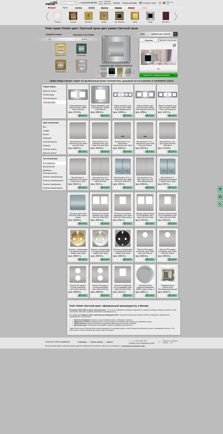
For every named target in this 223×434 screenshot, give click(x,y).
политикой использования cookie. (133, 346)
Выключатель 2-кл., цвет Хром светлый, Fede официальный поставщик (145, 180)
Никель (128, 75)
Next (175, 16)
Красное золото (60, 55)
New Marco (166, 22)
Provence (57, 22)
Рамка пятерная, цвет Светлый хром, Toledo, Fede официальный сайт (123, 108)
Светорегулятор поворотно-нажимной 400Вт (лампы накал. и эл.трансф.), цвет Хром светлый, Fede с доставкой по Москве (145, 290)
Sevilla (135, 22)
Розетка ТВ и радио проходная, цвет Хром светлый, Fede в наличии (167, 252)
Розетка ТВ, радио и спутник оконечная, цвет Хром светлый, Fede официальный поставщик (78, 289)
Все (44, 127)
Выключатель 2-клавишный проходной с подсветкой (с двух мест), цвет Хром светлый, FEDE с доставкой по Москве (168, 182)
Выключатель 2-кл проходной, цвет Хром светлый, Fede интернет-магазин (100, 180)
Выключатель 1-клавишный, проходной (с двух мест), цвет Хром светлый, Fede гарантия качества (78, 181)
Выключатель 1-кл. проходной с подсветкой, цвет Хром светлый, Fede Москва (122, 144)
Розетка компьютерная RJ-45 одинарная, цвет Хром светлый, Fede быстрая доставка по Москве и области (167, 217)
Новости (110, 342)
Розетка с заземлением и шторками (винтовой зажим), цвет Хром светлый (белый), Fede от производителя (100, 253)
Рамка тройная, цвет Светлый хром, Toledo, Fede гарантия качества (145, 107)
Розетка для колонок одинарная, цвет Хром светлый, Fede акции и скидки (123, 216)
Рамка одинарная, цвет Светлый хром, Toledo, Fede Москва (100, 107)
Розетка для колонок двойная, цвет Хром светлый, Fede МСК (100, 215)
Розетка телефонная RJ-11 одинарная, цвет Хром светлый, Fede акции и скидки (123, 288)
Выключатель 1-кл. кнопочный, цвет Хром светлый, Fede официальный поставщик (78, 145)
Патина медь (81, 55)
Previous (47, 16)
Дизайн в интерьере (168, 40)
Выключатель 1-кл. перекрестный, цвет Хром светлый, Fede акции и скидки (100, 144)
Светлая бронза (60, 72)
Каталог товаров (96, 342)
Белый (46, 134)
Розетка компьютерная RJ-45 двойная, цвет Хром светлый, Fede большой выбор (145, 216)
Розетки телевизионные (53, 181)
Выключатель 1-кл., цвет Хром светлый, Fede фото (167, 143)
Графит (46, 131)
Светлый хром (81, 72)
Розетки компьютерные (53, 188)
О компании (82, 342)
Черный (111, 75)
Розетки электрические (53, 177)
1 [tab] (158, 69)
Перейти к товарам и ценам (156, 75)
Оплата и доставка (130, 3)
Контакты (116, 3)
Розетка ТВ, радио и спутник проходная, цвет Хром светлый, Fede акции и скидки (100, 288)
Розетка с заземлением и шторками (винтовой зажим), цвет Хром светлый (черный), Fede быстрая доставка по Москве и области (122, 254)
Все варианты (49, 163)
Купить (84, 115)
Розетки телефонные (52, 184)
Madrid (104, 22)
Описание (149, 40)
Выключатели (49, 167)
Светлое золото (50, 149)
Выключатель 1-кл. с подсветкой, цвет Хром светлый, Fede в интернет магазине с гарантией (145, 145)
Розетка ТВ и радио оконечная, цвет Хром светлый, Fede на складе (145, 252)
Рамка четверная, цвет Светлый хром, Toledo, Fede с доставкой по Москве (167, 108)
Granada (73, 22)
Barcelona (88, 22)
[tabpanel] (158, 57)
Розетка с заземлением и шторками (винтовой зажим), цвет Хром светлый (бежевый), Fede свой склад (78, 253)
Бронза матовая (120, 75)
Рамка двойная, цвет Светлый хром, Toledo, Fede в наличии (78, 107)
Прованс (47, 146)
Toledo (150, 22)
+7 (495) (88, 3)
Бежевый (47, 138)
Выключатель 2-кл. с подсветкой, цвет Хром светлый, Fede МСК (122, 179)
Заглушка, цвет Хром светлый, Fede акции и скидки (78, 215)
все (50, 39)
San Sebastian (119, 22)
